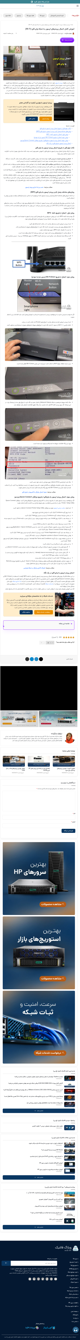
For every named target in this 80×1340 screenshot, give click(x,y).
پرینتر (61, 25)
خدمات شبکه (49, 584)
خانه (72, 25)
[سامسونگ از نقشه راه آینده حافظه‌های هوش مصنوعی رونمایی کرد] (69, 1104)
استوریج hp (74, 1265)
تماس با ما (74, 1321)
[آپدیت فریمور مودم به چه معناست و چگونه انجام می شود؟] (69, 1214)
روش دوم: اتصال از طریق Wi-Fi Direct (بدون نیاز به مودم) (51, 137)
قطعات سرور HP (72, 1303)
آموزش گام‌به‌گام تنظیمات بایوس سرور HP (51, 1163)
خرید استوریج (73, 1262)
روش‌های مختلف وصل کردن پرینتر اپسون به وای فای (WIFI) (53, 131)
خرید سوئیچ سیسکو (72, 1275)
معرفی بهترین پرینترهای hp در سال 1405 (15, 769)
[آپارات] (51, 1279)
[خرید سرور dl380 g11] (19, 719)
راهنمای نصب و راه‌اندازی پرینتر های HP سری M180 (39, 769)
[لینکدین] (34, 1279)
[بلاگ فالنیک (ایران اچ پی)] (40, 6)
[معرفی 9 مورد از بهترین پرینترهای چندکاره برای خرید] (64, 761)
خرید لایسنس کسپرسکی (68, 16)
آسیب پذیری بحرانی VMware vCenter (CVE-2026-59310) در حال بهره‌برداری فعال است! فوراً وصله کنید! (33, 1090)
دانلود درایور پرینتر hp (71, 1306)
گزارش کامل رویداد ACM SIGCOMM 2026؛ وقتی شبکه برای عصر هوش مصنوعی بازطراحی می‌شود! (35, 1083)
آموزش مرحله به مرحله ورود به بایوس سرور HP (50, 1169)
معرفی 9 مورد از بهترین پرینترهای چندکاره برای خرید (66, 769)
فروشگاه (75, 1315)
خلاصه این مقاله (67, 40)
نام (74, 813)
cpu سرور (19, 16)
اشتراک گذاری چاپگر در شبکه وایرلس (34, 568)
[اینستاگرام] (29, 1279)
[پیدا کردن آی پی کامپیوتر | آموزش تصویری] (69, 1201)
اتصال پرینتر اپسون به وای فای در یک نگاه (58, 143)
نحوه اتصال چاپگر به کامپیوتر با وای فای (34, 492)
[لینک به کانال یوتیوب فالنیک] (55, 1279)
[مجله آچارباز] (49, 1328)
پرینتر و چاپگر (66, 25)
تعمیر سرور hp (73, 1287)
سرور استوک (74, 1282)
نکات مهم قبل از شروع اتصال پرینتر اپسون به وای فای (55, 128)
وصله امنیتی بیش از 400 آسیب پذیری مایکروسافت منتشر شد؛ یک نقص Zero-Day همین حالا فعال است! (33, 1096)
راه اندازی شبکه (16, 581)
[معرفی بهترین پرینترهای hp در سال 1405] (14, 761)
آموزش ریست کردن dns (56, 1219)
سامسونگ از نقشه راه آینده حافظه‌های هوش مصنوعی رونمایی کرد (45, 1103)
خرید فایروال (73, 1279)
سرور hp (53, 16)
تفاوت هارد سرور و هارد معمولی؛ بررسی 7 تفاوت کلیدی (47, 1126)
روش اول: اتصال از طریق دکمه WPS (57, 134)
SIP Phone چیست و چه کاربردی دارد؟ (52, 1150)
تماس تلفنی (31, 119)
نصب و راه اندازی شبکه (71, 1297)
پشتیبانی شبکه (73, 1294)
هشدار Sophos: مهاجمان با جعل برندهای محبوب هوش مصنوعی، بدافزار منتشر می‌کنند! (38, 1077)
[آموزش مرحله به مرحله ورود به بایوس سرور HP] (69, 1171)
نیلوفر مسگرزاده (56, 733)
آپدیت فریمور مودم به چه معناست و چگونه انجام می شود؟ (46, 1213)
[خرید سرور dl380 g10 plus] (58, 719)
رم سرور (30, 16)
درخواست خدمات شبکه (43, 612)
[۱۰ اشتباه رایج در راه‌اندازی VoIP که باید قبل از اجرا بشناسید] (69, 1158)
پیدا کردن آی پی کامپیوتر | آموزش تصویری (51, 1199)
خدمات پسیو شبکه (72, 1291)
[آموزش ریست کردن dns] (69, 1221)
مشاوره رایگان (26, 612)
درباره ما (75, 1318)
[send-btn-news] (6, 1263)
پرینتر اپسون (59, 83)
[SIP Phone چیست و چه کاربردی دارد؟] (69, 1151)
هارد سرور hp (41, 16)
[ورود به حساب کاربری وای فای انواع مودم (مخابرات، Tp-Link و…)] (69, 1194)
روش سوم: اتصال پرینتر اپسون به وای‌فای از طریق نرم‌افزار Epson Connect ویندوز (44, 140)
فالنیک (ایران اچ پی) (12, 1337)
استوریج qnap (73, 1269)
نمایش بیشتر (40, 1111)
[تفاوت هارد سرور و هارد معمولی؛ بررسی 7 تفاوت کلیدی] (69, 1127)
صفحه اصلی (74, 1311)
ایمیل (73, 822)
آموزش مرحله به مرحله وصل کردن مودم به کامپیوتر (49, 1206)
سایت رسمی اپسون (59, 508)
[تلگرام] (38, 1279)
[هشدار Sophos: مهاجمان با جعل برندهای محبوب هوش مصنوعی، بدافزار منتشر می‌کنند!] (69, 1078)
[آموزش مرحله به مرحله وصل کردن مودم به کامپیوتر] (69, 1207)
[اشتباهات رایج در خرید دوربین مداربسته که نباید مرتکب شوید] (69, 1145)
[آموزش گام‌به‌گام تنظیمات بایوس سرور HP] (69, 1164)
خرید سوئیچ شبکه (72, 1272)
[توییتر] (42, 1279)
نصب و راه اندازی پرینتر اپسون (34, 187)
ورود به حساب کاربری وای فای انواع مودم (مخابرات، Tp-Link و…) (45, 1193)
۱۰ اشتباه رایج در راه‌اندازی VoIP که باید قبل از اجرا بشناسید (46, 1156)
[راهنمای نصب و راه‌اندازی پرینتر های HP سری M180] (39, 761)
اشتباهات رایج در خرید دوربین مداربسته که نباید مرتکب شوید (46, 1143)
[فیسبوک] (47, 1279)
